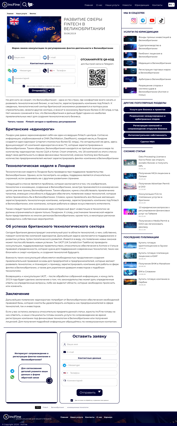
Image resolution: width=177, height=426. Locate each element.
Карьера (108, 417)
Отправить (87, 392)
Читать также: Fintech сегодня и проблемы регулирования (42, 121)
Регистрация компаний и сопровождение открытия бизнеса (147, 127)
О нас (99, 5)
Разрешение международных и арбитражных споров (147, 117)
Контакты (157, 5)
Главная (89, 5)
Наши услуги (112, 5)
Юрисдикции (142, 5)
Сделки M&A (147, 141)
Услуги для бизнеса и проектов (147, 109)
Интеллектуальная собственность (147, 135)
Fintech (45, 407)
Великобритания (57, 407)
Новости (127, 5)
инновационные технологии (77, 407)
